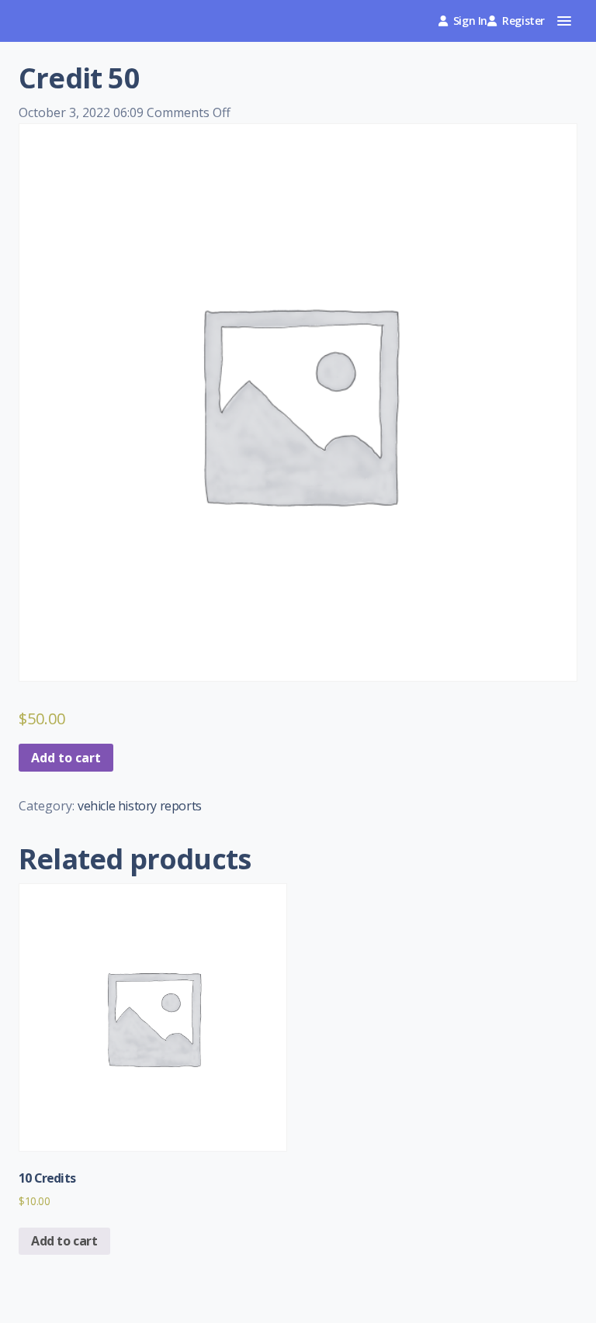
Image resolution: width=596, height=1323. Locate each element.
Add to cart (66, 757)
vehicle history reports (140, 805)
